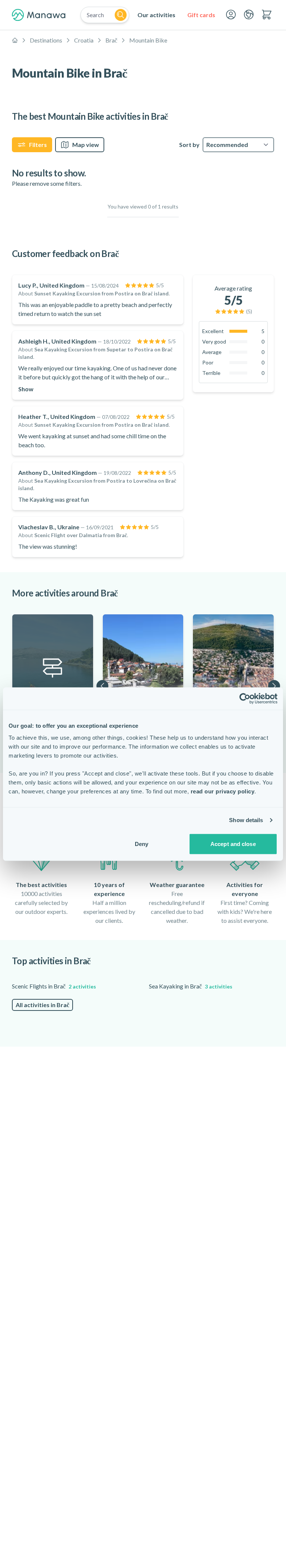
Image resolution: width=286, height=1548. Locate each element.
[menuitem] (156, 14)
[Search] (121, 15)
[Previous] (102, 686)
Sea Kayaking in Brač (190, 986)
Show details (246, 820)
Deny (141, 843)
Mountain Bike (148, 40)
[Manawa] (39, 15)
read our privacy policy (223, 791)
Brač (111, 40)
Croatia (83, 40)
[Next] (274, 686)
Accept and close (233, 843)
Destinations (46, 40)
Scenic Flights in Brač (54, 986)
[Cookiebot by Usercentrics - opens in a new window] (244, 698)
